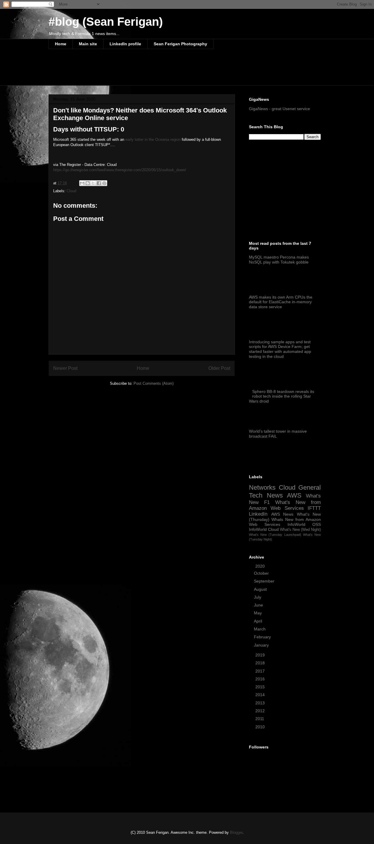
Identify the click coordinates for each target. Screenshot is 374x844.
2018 (260, 663)
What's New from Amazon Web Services (285, 505)
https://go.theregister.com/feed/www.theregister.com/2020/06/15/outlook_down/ (119, 170)
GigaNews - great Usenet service (279, 108)
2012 (260, 710)
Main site (88, 43)
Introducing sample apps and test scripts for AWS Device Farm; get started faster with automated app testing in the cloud (280, 349)
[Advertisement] (155, 71)
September (265, 581)
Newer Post (65, 368)
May (258, 613)
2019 (260, 655)
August (261, 589)
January (262, 645)
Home (60, 43)
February (263, 637)
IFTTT (314, 508)
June (259, 605)
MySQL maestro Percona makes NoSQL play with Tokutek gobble (279, 259)
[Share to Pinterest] (104, 183)
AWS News (282, 514)
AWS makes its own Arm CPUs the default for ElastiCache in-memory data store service (280, 302)
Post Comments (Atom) (154, 383)
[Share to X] (93, 183)
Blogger (236, 832)
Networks (262, 487)
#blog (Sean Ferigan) (106, 21)
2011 (260, 718)
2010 (260, 727)
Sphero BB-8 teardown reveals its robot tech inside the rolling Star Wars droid (281, 396)
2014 (260, 694)
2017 (260, 671)
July (258, 597)
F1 (267, 502)
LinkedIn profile (125, 43)
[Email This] (82, 183)
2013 (260, 703)
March (260, 629)
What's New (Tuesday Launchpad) (275, 534)
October (262, 573)
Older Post (219, 368)
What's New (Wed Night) (300, 530)
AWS (294, 495)
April (258, 621)
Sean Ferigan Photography (180, 43)
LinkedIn (258, 514)
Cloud (71, 191)
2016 (260, 679)
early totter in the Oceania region (153, 139)
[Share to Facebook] (99, 183)
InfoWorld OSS (304, 524)
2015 (260, 686)
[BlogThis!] (88, 183)
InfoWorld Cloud (264, 529)
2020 (260, 566)
